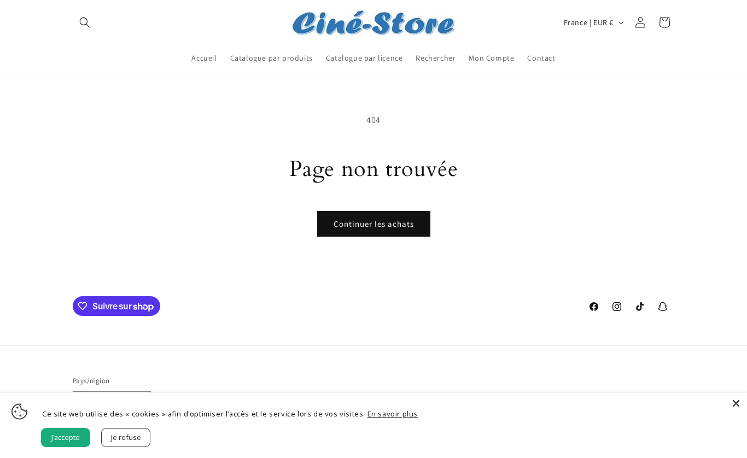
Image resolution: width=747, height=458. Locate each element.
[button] (85, 22)
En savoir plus (392, 414)
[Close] (736, 403)
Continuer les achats (374, 224)
